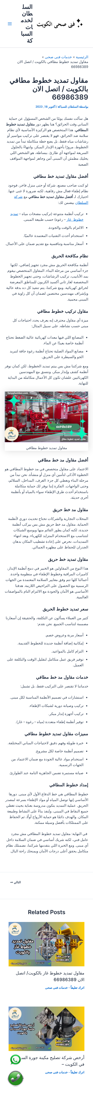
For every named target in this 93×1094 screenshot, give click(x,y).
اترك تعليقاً (77, 987)
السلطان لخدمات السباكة (27, 23)
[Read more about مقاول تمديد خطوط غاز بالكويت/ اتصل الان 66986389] (46, 944)
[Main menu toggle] (10, 24)
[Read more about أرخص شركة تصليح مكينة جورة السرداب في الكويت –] (46, 1028)
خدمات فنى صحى (56, 987)
